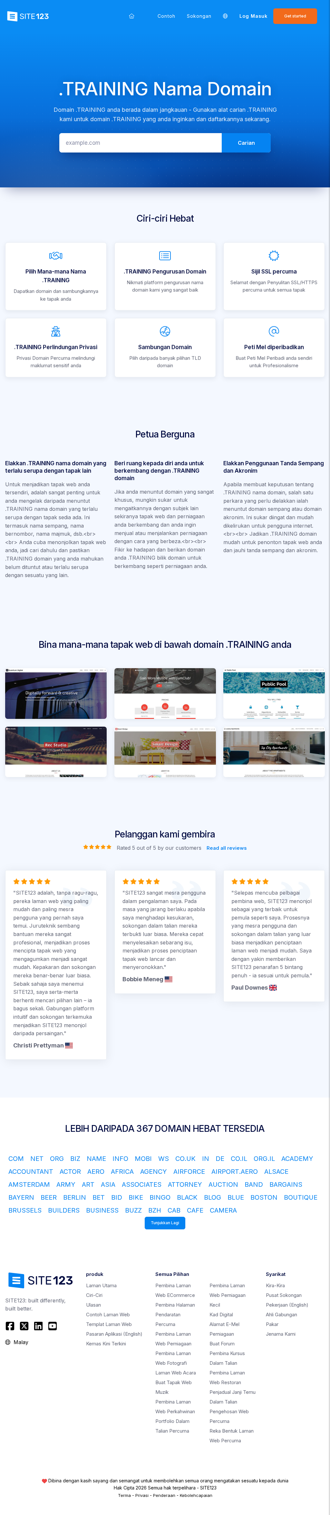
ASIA (108, 1184)
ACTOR (70, 1171)
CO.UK (185, 1159)
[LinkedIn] (38, 1326)
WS (163, 1159)
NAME (96, 1159)
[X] (24, 1326)
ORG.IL (264, 1159)
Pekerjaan (287, 1305)
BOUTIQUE (300, 1197)
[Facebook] (10, 1326)
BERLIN (74, 1197)
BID (116, 1197)
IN (205, 1159)
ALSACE (276, 1171)
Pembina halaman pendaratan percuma (175, 1314)
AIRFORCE (189, 1171)
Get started (295, 16)
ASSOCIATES (141, 1184)
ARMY (65, 1184)
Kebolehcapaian (196, 1495)
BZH (154, 1210)
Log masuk (253, 16)
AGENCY (153, 1171)
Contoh (166, 16)
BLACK (187, 1197)
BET (98, 1197)
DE (220, 1159)
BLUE (236, 1197)
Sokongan (199, 16)
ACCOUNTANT (30, 1171)
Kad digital (221, 1314)
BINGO (160, 1197)
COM (16, 1159)
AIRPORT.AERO (234, 1171)
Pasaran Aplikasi (114, 1334)
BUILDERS (64, 1210)
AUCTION (223, 1184)
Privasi (142, 1495)
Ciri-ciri (94, 1295)
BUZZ (133, 1210)
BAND (254, 1184)
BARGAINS (285, 1184)
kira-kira (275, 1285)
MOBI (143, 1159)
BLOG (212, 1197)
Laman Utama (101, 1285)
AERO (95, 1171)
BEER (49, 1197)
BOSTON (263, 1197)
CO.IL (239, 1159)
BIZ (75, 1159)
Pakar (272, 1324)
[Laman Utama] (131, 16)
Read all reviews (227, 848)
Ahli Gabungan (281, 1314)
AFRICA (122, 1171)
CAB (174, 1210)
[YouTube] (52, 1326)
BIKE (136, 1197)
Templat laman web (109, 1324)
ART (88, 1184)
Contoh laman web (108, 1314)
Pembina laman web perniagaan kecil (227, 1295)
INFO (120, 1159)
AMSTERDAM (29, 1184)
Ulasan (93, 1305)
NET (37, 1159)
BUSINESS (102, 1210)
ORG (57, 1159)
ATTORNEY (185, 1184)
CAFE (195, 1210)
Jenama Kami (281, 1334)
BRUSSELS (25, 1210)
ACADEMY (297, 1159)
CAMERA (223, 1210)
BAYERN (21, 1197)
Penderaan (164, 1495)
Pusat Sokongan (284, 1295)
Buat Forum (222, 1344)
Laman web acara (175, 1373)
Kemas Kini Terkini (106, 1344)
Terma (124, 1495)
